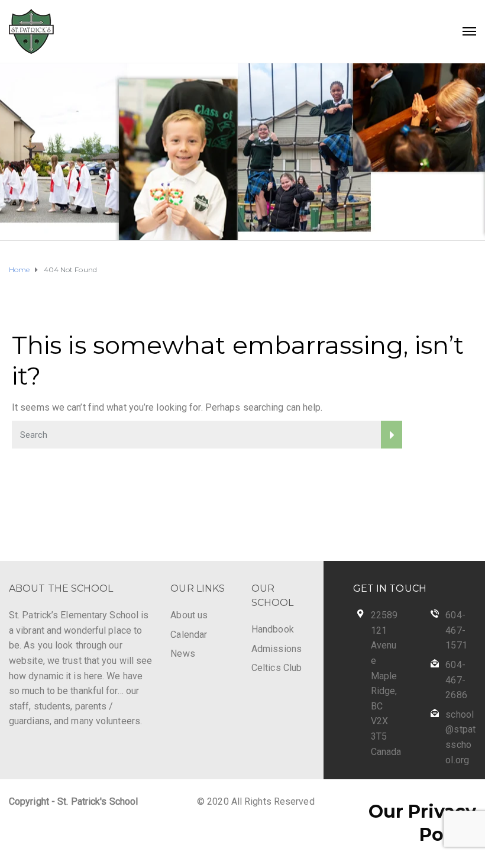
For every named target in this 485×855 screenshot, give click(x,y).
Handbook (272, 629)
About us (189, 615)
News (182, 653)
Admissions (276, 648)
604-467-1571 (456, 630)
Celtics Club (276, 667)
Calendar (188, 634)
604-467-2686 (456, 680)
